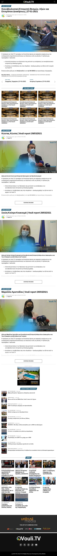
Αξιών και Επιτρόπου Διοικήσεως (20, 74)
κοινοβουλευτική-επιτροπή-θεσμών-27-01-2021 (14, 76)
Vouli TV (9, 16)
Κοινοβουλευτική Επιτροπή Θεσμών (40, 74)
